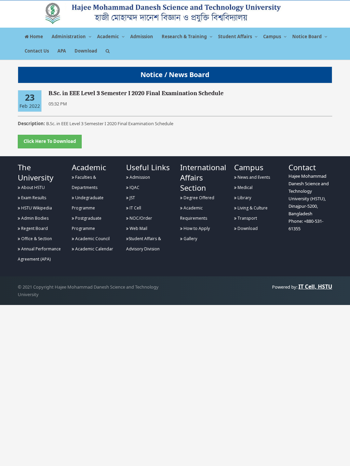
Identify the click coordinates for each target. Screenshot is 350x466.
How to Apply (196, 228)
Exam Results (33, 198)
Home (36, 36)
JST (132, 198)
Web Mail (138, 228)
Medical (245, 187)
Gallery (190, 239)
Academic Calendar (93, 249)
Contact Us (37, 51)
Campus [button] (272, 36)
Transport (247, 218)
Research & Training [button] (184, 36)
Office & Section (36, 239)
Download (86, 51)
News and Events (253, 177)
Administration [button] (69, 36)
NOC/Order (140, 218)
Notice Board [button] (307, 36)
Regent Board (34, 228)
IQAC (134, 187)
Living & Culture (252, 208)
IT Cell (135, 208)
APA (61, 51)
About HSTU (32, 187)
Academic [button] (108, 36)
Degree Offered (198, 198)
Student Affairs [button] (235, 36)
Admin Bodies (34, 218)
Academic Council (92, 239)
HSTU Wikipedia (36, 208)
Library (244, 198)
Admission (141, 36)
